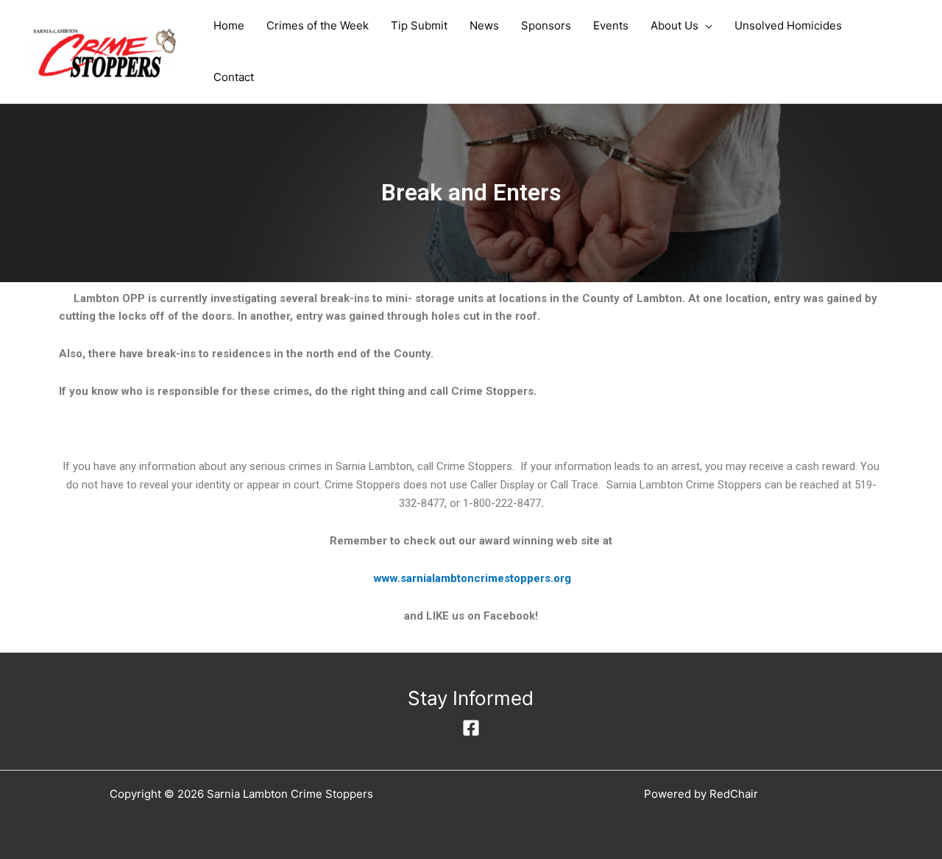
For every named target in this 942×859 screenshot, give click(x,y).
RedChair (733, 794)
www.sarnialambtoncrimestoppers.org (472, 578)
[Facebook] (471, 728)
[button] (705, 26)
